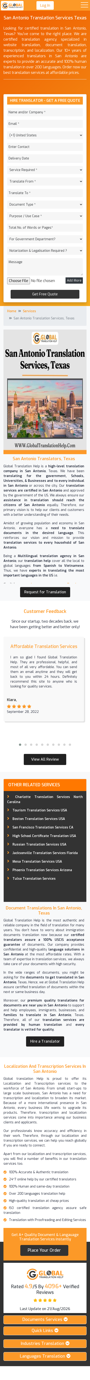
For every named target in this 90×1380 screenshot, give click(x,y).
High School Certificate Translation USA (44, 836)
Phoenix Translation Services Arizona (42, 870)
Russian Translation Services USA (39, 844)
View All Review (45, 759)
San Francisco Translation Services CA (42, 827)
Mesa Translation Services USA (37, 861)
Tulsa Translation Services (34, 878)
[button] (20, 744)
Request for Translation (45, 592)
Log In (45, 5)
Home (11, 311)
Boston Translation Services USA (38, 819)
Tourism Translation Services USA (39, 810)
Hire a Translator (45, 1041)
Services (29, 311)
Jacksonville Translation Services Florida (45, 853)
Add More (74, 280)
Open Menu (84, 5)
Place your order (44, 1250)
